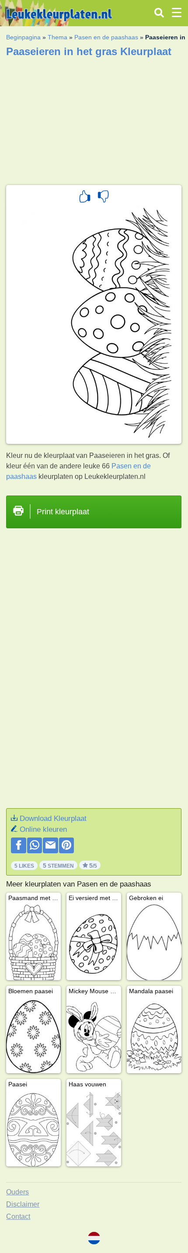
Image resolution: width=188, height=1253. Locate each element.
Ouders (17, 1192)
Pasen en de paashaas (106, 37)
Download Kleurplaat (53, 818)
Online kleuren (43, 829)
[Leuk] (85, 197)
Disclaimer (22, 1204)
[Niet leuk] (103, 197)
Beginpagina (23, 37)
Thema (57, 37)
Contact (18, 1216)
